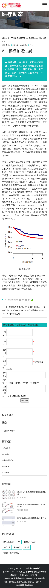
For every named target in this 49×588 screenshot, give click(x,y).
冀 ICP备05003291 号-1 (29, 575)
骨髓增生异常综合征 (11, 552)
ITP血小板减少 (9, 542)
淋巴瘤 (26, 547)
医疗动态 (32, 38)
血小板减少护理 (8, 460)
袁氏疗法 (6, 547)
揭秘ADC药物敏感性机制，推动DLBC (31, 505)
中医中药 (17, 547)
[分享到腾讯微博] (29, 300)
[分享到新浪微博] (26, 300)
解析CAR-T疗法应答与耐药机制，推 (32, 493)
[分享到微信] (32, 300)
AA (19, 542)
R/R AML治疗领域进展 (11, 313)
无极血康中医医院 (18, 38)
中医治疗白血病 (30, 542)
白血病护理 (6, 448)
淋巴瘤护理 (6, 454)
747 (31, 45)
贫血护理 (5, 472)
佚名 (7, 45)
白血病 (37, 139)
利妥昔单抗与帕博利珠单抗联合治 (32, 518)
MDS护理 (5, 466)
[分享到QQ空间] (23, 300)
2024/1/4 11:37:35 (19, 45)
